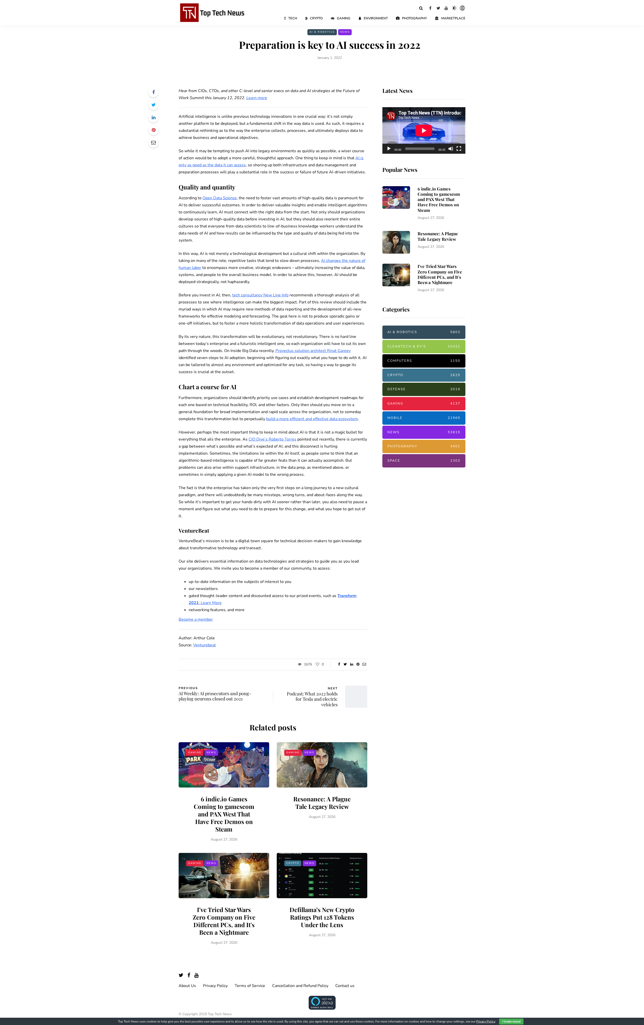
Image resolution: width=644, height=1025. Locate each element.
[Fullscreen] (458, 148)
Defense (423, 389)
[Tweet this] (153, 105)
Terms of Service (250, 986)
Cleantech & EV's (423, 346)
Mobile (423, 418)
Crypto (316, 18)
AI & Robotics (322, 32)
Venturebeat (204, 645)
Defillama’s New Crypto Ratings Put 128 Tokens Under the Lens (322, 917)
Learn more (256, 98)
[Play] (388, 148)
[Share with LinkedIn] (153, 117)
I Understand (511, 1021)
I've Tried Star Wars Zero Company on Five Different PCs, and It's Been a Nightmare (224, 920)
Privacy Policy (215, 986)
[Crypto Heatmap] (462, 8)
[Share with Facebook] (153, 92)
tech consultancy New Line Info (260, 295)
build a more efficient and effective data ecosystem (312, 419)
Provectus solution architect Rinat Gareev (313, 350)
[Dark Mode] (454, 8)
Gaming (343, 18)
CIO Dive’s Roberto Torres (272, 439)
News (345, 32)
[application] (423, 130)
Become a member (196, 619)
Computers (423, 361)
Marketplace (453, 18)
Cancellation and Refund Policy (300, 986)
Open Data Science (220, 198)
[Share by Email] (153, 143)
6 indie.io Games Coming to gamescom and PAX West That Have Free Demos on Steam (224, 814)
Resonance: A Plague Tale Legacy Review (322, 802)
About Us (187, 986)
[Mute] (450, 148)
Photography (414, 18)
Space (423, 460)
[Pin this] (153, 130)
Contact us (344, 986)
